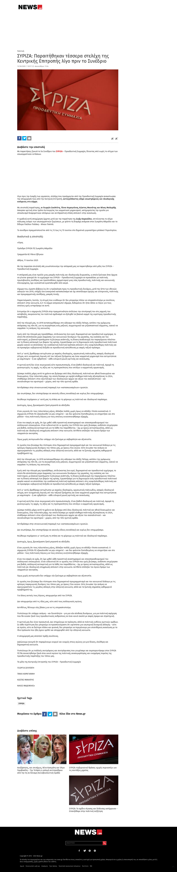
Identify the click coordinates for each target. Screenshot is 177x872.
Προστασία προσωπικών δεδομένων (69, 866)
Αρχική (22, 866)
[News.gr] (30, 7)
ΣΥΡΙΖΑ (21, 703)
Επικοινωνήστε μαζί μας (33, 866)
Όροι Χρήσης (53, 866)
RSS (91, 866)
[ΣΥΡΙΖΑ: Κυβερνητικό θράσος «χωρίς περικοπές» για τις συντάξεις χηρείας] (93, 749)
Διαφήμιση (44, 866)
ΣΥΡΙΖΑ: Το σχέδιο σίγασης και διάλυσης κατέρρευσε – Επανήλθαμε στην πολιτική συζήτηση (93, 809)
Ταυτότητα (85, 866)
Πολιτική (20, 51)
